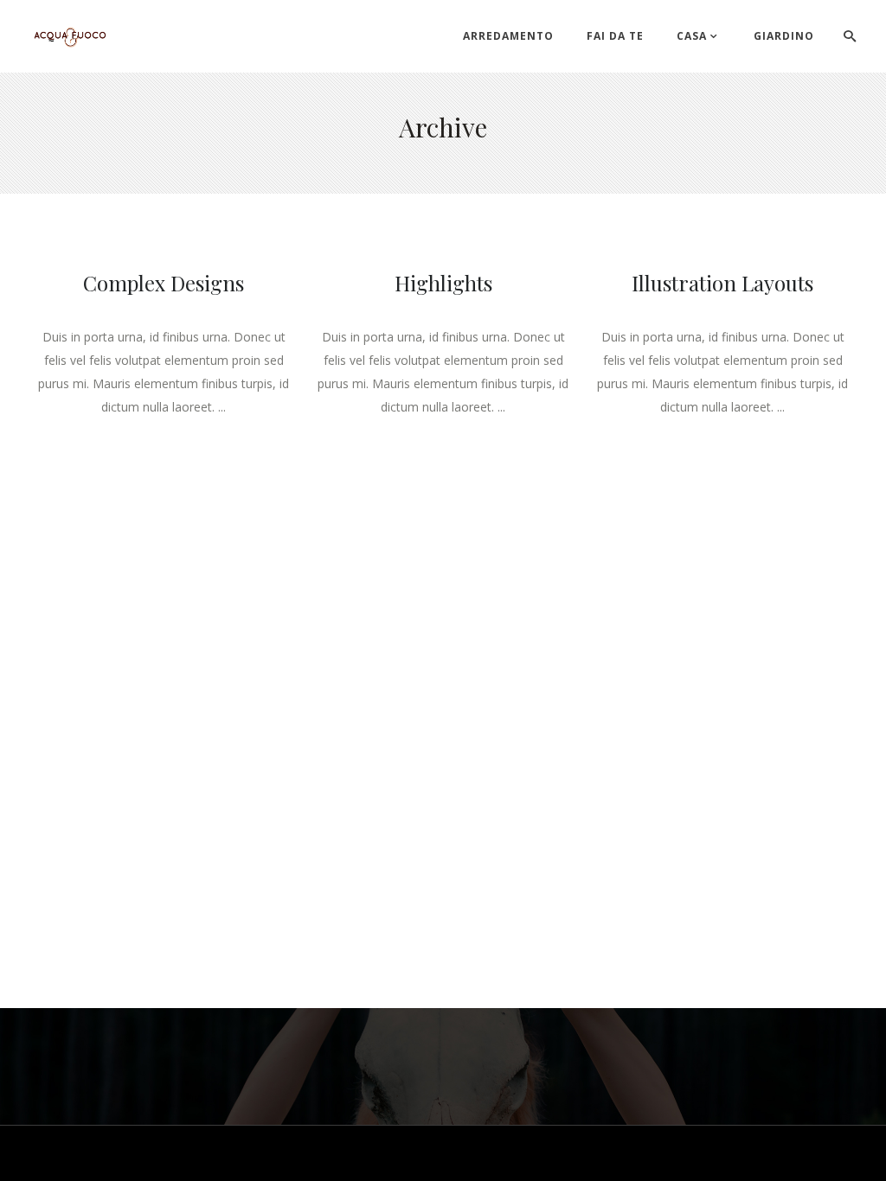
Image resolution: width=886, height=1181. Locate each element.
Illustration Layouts (722, 283)
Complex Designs (163, 283)
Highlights (443, 283)
